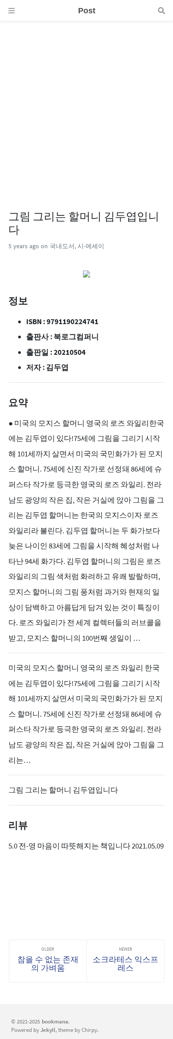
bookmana (55, 1021)
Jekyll (47, 1029)
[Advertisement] (86, 107)
